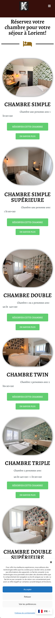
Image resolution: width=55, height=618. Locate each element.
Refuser (27, 597)
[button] (51, 562)
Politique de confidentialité (25, 613)
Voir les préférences (27, 604)
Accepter (28, 589)
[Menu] (49, 6)
